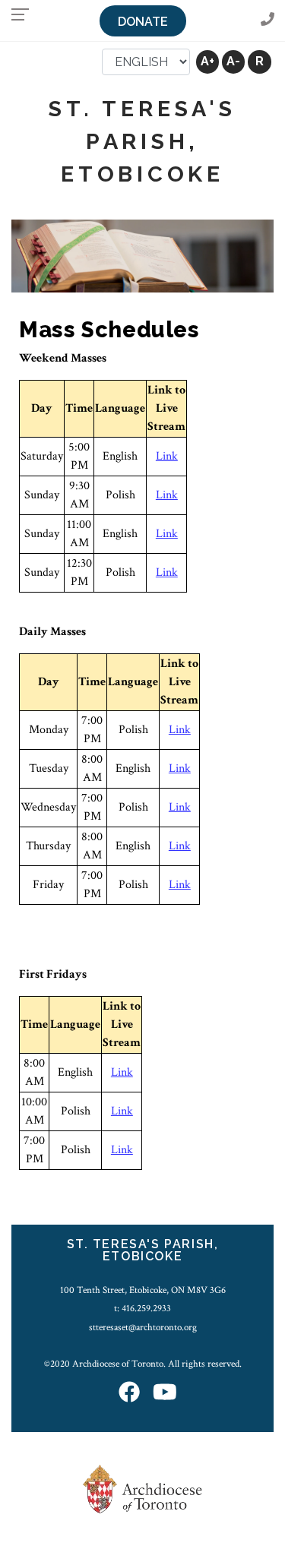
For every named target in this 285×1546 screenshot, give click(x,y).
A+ (207, 61)
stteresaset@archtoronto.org (143, 1327)
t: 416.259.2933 (142, 1308)
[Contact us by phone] (267, 20)
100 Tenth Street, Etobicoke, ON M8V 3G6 (143, 1290)
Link (167, 456)
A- (233, 61)
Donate (143, 21)
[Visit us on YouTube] (165, 1393)
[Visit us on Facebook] (129, 1393)
